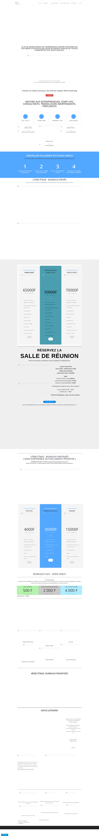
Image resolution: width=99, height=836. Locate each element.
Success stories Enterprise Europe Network (71, 802)
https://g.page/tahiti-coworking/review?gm (25, 769)
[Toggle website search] (83, 3)
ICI (76, 404)
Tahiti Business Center (44, 819)
